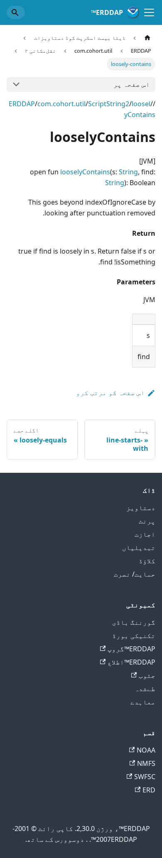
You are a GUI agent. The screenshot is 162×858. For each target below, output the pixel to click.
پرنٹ (147, 521)
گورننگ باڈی (133, 622)
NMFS (146, 763)
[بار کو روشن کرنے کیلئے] (149, 12)
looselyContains (85, 171)
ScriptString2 (108, 103)
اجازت (145, 534)
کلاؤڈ (147, 560)
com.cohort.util (61, 103)
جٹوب (147, 675)
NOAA (146, 750)
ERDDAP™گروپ (131, 648)
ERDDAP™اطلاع (131, 662)
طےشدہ (145, 688)
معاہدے (142, 701)
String (128, 171)
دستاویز (140, 507)
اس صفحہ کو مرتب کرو (110, 392)
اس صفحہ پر (131, 84)
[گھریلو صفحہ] (147, 38)
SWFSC (144, 776)
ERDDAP (22, 103)
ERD (148, 789)
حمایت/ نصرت (134, 574)
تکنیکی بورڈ (133, 635)
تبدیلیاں (138, 547)
